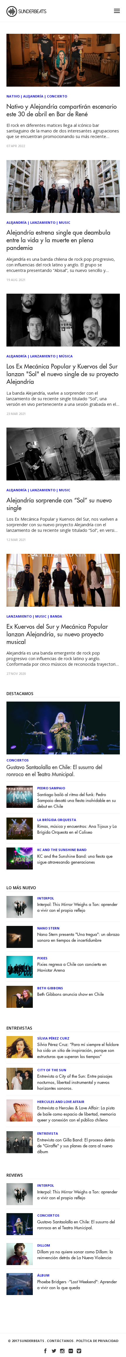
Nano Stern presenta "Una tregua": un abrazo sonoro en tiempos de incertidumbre (78, 937)
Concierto (57, 96)
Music (64, 222)
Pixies (42, 958)
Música (66, 356)
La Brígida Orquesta (56, 820)
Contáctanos (60, 1340)
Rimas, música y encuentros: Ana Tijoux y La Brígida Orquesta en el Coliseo (77, 829)
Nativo (13, 96)
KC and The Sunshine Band (61, 850)
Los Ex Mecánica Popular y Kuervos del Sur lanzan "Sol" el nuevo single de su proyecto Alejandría (62, 374)
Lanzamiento (42, 222)
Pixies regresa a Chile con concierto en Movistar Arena (72, 967)
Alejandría (33, 96)
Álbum (43, 1275)
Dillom (43, 1245)
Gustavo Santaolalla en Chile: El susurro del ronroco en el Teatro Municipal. (54, 771)
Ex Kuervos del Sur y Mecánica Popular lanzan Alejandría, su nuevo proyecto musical (57, 634)
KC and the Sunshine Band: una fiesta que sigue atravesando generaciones (75, 859)
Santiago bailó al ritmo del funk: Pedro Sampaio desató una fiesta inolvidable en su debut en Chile (76, 801)
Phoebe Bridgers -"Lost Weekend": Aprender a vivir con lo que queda (77, 1285)
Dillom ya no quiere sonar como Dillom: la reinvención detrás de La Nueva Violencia (75, 1255)
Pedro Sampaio (51, 788)
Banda (56, 616)
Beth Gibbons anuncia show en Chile (70, 994)
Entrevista (47, 1133)
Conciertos (17, 760)
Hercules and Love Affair (60, 1101)
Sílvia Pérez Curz (53, 1038)
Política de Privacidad (97, 1340)
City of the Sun (51, 1070)
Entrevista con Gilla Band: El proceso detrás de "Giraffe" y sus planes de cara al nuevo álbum (76, 1146)
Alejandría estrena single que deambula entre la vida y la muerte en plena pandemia (58, 240)
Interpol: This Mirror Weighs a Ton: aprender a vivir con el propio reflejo (77, 907)
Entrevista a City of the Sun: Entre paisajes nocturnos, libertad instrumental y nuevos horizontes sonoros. (75, 1082)
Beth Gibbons (50, 988)
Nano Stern (48, 928)
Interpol (45, 898)
